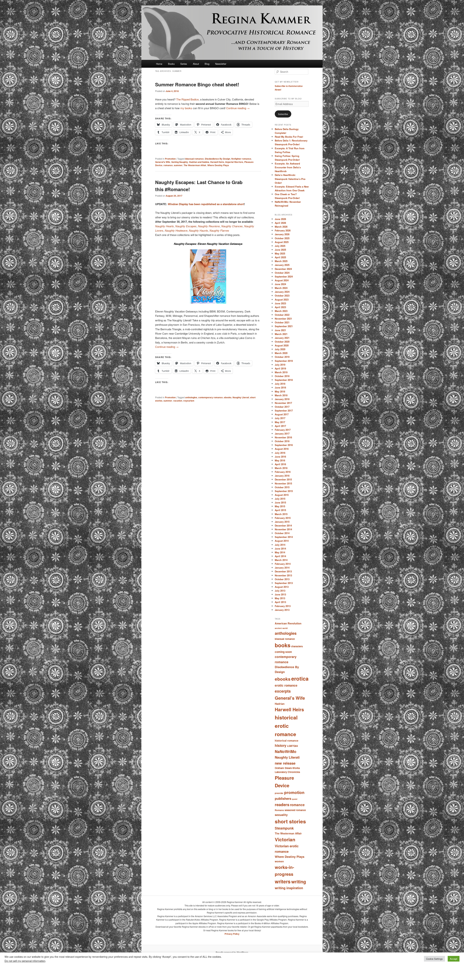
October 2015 (282, 487)
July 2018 (280, 383)
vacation (177, 400)
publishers (283, 798)
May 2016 (280, 460)
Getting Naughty (179, 162)
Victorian (285, 839)
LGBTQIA (292, 746)
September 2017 (284, 410)
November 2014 (283, 529)
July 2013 (280, 590)
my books (186, 108)
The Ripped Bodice (187, 99)
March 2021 (281, 334)
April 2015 (280, 510)
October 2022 (282, 314)
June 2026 (280, 219)
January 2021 (282, 338)
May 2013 (280, 598)
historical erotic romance (286, 726)
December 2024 (283, 269)
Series (183, 63)
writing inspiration (289, 888)
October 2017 (282, 406)
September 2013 (284, 583)
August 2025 (282, 242)
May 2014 (280, 552)
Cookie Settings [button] (434, 958)
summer (178, 165)
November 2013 (283, 575)
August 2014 (282, 540)
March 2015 (281, 514)
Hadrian (280, 703)
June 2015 (280, 502)
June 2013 (280, 594)
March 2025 (281, 261)
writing (298, 881)
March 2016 (281, 468)
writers (283, 881)
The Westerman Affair (195, 165)
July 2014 (280, 544)
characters (297, 646)
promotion (294, 792)
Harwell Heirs (217, 162)
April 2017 (280, 426)
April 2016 (280, 464)
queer (294, 799)
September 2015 (284, 491)
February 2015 (283, 518)
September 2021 (284, 326)
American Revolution (288, 623)
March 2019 (281, 372)
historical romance (286, 740)
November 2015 (283, 483)
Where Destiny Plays (218, 165)
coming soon (283, 652)
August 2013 (282, 587)
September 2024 (284, 276)
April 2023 (280, 307)
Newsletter (220, 63)
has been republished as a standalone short (206, 204)
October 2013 (282, 579)
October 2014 (282, 533)
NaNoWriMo (285, 751)
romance (168, 165)
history (280, 745)
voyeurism (188, 400)
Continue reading (238, 108)
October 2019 (282, 357)
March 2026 (281, 226)
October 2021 (282, 322)
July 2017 (280, 418)
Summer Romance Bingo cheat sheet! (197, 84)
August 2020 (282, 345)
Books (171, 63)
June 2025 (280, 249)
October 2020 (282, 341)
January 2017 (282, 433)
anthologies (191, 397)
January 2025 (282, 265)
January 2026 (282, 234)
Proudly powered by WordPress (232, 952)
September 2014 (284, 537)
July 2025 (280, 246)
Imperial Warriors (234, 162)
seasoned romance (295, 810)
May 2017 (280, 422)
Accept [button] (453, 958)
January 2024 (282, 291)
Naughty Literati (241, 397)
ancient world (281, 628)
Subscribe (283, 114)
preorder (279, 793)
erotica (299, 678)
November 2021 (283, 318)
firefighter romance (241, 158)
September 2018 (284, 380)
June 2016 (280, 456)
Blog (207, 63)
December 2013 (283, 571)
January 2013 (282, 610)
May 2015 (280, 506)
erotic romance (286, 685)
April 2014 (280, 556)
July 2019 (280, 364)
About (196, 63)
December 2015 (283, 479)
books (282, 645)
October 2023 (282, 295)
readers (282, 804)
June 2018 (280, 387)
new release (285, 763)
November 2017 (283, 403)
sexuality (281, 814)
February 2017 (283, 429)
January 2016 (282, 475)
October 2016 (282, 441)
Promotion (170, 158)
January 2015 (282, 521)
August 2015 (282, 495)
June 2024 (280, 284)
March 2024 (281, 288)
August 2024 (282, 280)
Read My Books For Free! (289, 136)
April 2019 (280, 368)
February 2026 (283, 230)
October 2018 (282, 376)
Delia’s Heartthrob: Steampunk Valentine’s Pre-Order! (290, 178)
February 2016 (283, 472)
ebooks (227, 397)
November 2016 (283, 437)
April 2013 (280, 602)
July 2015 (280, 498)
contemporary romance (210, 397)
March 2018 (281, 395)
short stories (290, 821)
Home (159, 63)
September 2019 (284, 361)
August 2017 (282, 414)
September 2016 (284, 445)
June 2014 (280, 548)
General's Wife (162, 162)
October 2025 (282, 238)
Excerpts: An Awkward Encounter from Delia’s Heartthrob (288, 167)
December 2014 (283, 525)
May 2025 (280, 253)
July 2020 (280, 349)
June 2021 (280, 330)
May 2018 (280, 391)
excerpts (283, 691)
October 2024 (282, 272)
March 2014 (281, 560)
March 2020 (281, 353)
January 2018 (282, 399)
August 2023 (282, 299)
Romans (279, 810)
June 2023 (280, 303)
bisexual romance (194, 158)
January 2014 (282, 567)
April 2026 (280, 223)
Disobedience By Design (217, 158)
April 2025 (280, 257)
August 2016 (282, 448)
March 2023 (281, 311)
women (279, 861)
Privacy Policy (232, 933)
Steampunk (284, 828)
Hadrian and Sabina (199, 162)
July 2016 (280, 452)
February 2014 (283, 563)
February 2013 (283, 606)
